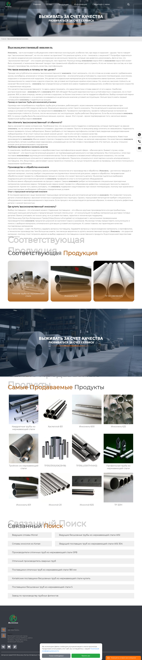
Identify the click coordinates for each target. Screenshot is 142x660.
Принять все (86, 656)
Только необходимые (56, 656)
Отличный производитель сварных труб (34, 561)
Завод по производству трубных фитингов (35, 595)
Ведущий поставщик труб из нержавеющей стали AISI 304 (91, 543)
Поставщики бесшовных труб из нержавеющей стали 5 (42, 587)
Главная (3, 39)
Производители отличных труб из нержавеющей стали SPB (44, 552)
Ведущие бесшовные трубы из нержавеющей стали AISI (89, 535)
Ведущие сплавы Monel (25, 535)
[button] (130, 281)
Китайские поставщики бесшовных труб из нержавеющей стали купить (51, 578)
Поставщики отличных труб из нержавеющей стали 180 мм (44, 570)
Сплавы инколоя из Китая (26, 543)
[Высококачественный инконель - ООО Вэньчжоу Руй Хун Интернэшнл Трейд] (8, 4)
